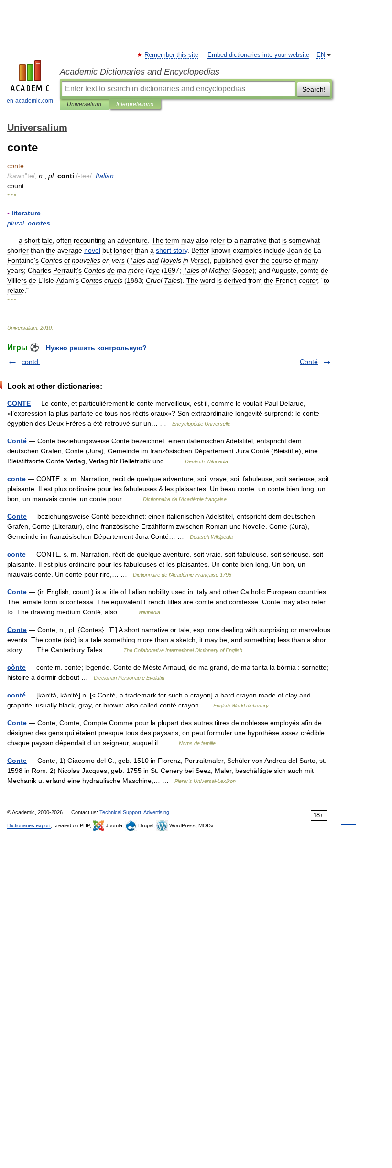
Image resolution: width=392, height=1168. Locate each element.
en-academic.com (30, 100)
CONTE (19, 403)
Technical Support (120, 812)
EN (320, 55)
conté (16, 695)
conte (16, 478)
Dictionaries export (29, 825)
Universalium (84, 104)
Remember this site (171, 55)
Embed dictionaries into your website (258, 55)
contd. (31, 361)
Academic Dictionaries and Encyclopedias (139, 71)
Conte (17, 516)
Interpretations (134, 104)
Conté (309, 361)
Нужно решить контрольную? (96, 348)
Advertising (156, 812)
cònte (16, 667)
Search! (314, 89)
